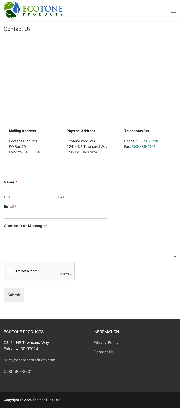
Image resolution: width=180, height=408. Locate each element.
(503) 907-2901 (18, 371)
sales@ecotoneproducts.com (29, 359)
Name (10, 182)
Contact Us (104, 352)
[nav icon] (173, 11)
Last (61, 197)
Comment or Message (26, 225)
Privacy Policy (106, 342)
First (7, 197)
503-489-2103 (144, 146)
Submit (14, 294)
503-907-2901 (148, 141)
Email (10, 206)
